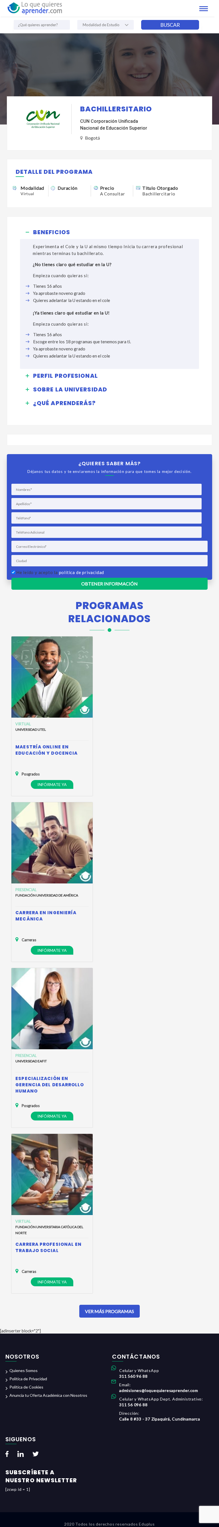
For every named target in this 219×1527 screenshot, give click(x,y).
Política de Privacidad (28, 1378)
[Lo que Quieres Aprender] (34, 7)
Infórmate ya (52, 784)
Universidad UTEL (30, 729)
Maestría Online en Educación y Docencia (46, 750)
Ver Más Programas (109, 1311)
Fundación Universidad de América (46, 895)
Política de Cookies (26, 1387)
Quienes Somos (23, 1370)
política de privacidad (81, 572)
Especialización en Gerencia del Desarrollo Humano (49, 1084)
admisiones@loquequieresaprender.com (158, 1390)
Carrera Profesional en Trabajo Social (48, 1247)
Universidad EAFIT (31, 1061)
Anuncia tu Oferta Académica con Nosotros (48, 1395)
